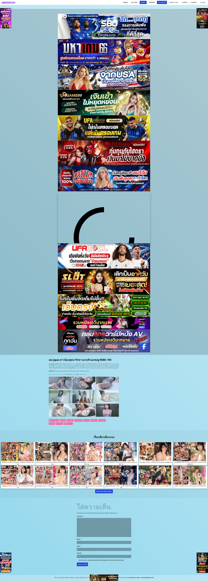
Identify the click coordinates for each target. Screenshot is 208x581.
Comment (80, 516)
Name (79, 539)
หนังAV (143, 2)
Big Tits (87, 420)
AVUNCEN (152, 2)
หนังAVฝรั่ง (194, 2)
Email (79, 546)
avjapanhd (79, 420)
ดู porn (52, 423)
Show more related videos (104, 491)
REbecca (94, 420)
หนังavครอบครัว (174, 2)
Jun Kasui (75, 364)
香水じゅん (69, 423)
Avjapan (125, 2)
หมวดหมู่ (202, 2)
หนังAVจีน (184, 2)
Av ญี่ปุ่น (70, 420)
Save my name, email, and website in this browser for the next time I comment (101, 560)
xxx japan (102, 420)
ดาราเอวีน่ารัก (162, 2)
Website (79, 553)
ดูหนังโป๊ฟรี (134, 2)
